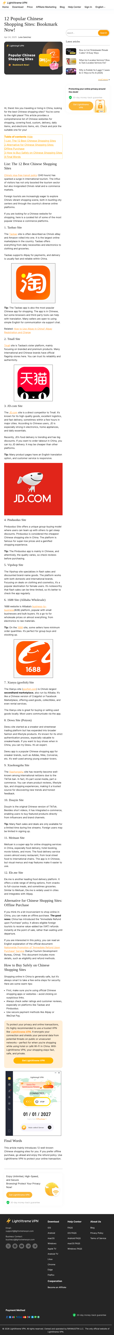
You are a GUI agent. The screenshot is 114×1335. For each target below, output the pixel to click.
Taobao (13, 234)
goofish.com (29, 689)
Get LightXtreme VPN (19, 1195)
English (99, 7)
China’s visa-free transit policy (20, 175)
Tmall (7, 345)
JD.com (13, 412)
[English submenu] (104, 7)
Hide (30, 136)
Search (103, 33)
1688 (20, 627)
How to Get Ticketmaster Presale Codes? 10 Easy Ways (93, 51)
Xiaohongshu (16, 771)
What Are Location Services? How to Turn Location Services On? (94, 61)
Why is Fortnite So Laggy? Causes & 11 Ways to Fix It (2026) (94, 71)
